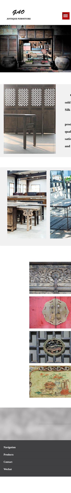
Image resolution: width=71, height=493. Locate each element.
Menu (65, 14)
